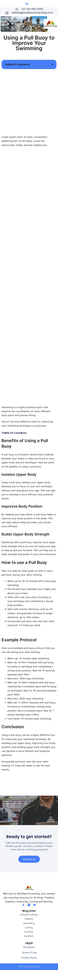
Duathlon (29, 936)
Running (29, 931)
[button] (27, 3)
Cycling (29, 927)
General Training (28, 914)
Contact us (29, 859)
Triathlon (28, 918)
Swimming (28, 923)
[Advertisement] (29, 101)
